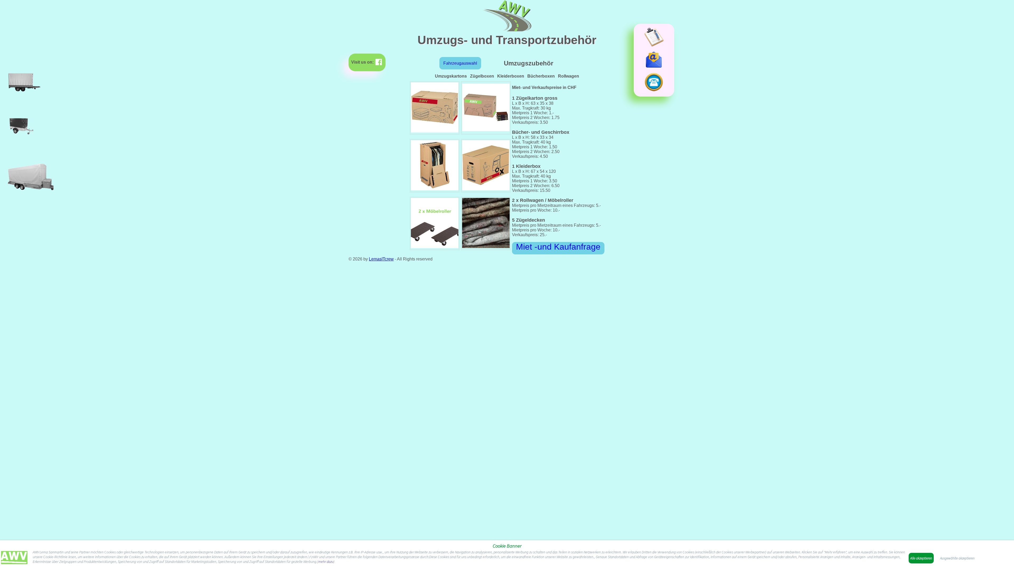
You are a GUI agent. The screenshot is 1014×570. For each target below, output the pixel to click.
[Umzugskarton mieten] (486, 189)
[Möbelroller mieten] (434, 246)
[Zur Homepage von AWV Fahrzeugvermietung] (14, 558)
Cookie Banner (507, 546)
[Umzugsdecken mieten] (486, 246)
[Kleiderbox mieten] (434, 189)
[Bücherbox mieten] (434, 131)
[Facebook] (378, 62)
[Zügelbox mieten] (486, 131)
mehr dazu (326, 561)
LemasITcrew (381, 259)
